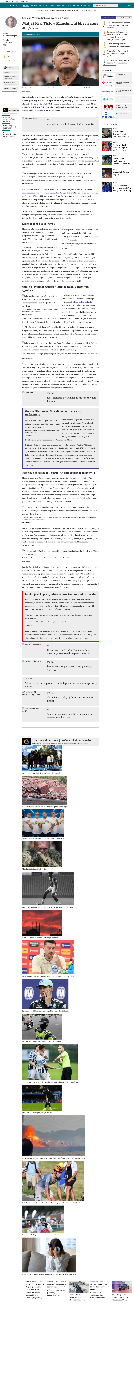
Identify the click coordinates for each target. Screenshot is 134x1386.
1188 (26, 1)
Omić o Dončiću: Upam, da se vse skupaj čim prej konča (118, 53)
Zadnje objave (124, 18)
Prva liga (52, 10)
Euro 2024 (10, 67)
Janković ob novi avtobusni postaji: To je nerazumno (118, 61)
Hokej (64, 5)
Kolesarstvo (43, 5)
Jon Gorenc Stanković (10, 88)
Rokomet (52, 5)
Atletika (83, 5)
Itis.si (22, 1)
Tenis (69, 5)
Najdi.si (17, 1)
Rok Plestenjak (10, 36)
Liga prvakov (60, 10)
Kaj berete (108, 18)
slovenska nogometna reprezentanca (10, 77)
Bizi (13, 1)
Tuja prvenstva (92, 10)
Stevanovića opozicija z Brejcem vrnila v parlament (118, 45)
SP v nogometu (43, 10)
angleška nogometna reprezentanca (9, 83)
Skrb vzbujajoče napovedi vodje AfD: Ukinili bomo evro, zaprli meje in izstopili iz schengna (117, 36)
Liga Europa (70, 10)
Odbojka (76, 5)
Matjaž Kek (7, 72)
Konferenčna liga (80, 10)
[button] (4, 5)
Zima (58, 5)
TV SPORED (6, 1)
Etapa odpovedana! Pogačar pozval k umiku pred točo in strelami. (119, 25)
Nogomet (26, 5)
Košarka (34, 5)
